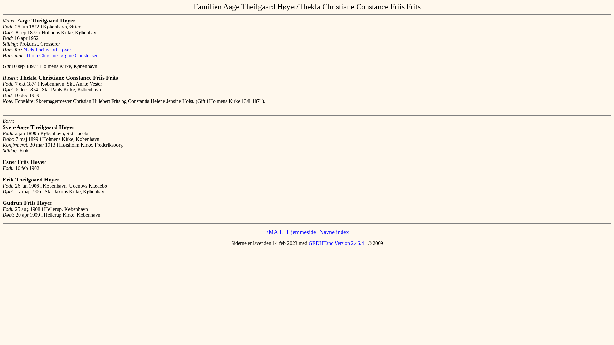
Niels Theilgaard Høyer (47, 49)
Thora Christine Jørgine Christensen (62, 55)
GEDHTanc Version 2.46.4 (335, 243)
